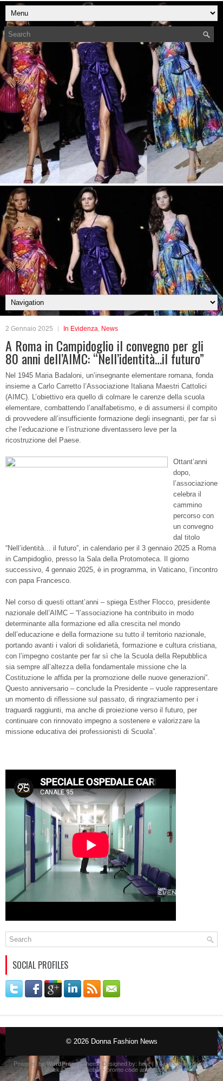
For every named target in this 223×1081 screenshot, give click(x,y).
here (144, 1063)
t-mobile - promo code (109, 1069)
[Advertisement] (111, 171)
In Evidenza (80, 328)
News (109, 328)
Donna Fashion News (124, 1041)
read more (164, 1069)
